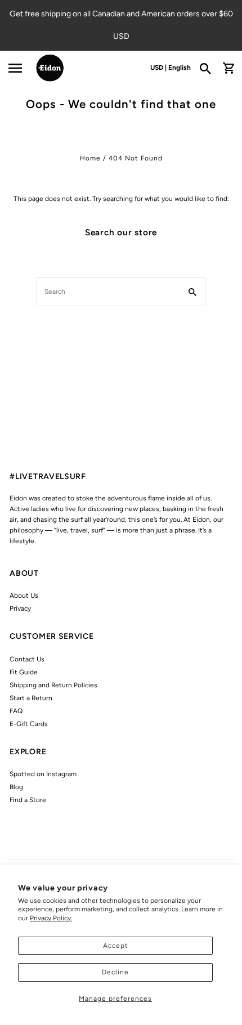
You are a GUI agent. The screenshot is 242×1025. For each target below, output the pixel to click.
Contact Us (27, 659)
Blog (16, 787)
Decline (115, 972)
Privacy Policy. (51, 918)
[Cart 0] (228, 68)
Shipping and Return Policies (53, 685)
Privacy (20, 608)
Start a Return (31, 698)
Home (90, 158)
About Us (24, 595)
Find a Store (28, 800)
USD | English (170, 67)
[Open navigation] (15, 68)
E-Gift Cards (29, 724)
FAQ (16, 711)
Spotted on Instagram (43, 774)
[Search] (209, 68)
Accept (115, 946)
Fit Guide (24, 672)
